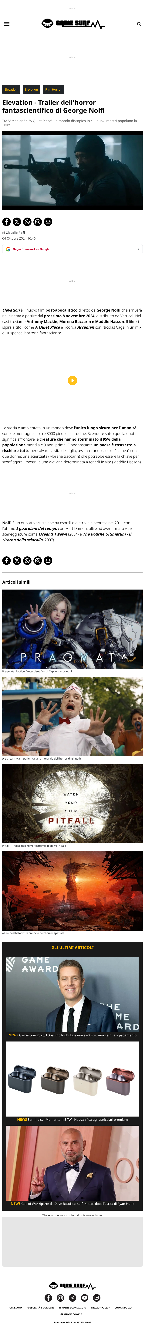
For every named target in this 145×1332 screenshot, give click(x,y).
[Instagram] (62, 1297)
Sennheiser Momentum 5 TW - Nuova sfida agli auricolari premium (72, 1119)
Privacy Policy (100, 1307)
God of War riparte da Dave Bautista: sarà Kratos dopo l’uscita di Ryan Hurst (72, 1203)
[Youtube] (86, 1297)
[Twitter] (74, 1297)
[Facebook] (50, 1297)
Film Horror (53, 89)
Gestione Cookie (71, 1314)
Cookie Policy (124, 1307)
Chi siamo (15, 1307)
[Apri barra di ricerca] (139, 23)
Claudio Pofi (15, 232)
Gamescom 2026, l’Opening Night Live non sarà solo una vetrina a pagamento (72, 1035)
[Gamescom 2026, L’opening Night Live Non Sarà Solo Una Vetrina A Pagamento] (72, 994)
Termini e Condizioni (72, 1307)
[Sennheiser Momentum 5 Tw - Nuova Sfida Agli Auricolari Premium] (72, 1078)
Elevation (11, 89)
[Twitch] (96, 1297)
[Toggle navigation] (6, 24)
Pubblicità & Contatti (40, 1307)
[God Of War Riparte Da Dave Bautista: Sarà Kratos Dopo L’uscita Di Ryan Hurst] (72, 1162)
